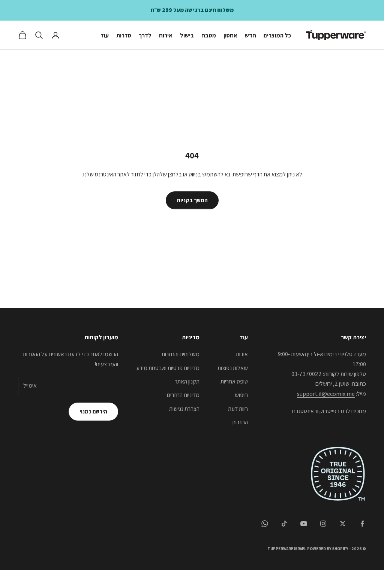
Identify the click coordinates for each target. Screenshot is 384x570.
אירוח (165, 35)
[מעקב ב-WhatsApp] (264, 523)
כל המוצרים (277, 35)
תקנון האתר (187, 381)
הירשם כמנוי (93, 411)
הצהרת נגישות (184, 409)
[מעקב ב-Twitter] (342, 523)
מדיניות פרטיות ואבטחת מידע (168, 368)
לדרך (145, 35)
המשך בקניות (192, 200)
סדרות (123, 35)
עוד (104, 35)
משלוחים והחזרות (181, 354)
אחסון (230, 35)
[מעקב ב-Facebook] (362, 523)
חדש (250, 35)
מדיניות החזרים (183, 395)
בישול (187, 35)
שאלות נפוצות (233, 368)
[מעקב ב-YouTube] (304, 523)
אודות (242, 354)
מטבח (208, 35)
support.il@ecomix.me (326, 394)
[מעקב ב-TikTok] (284, 523)
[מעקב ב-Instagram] (323, 523)
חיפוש (241, 395)
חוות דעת (238, 409)
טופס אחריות (234, 381)
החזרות (240, 422)
